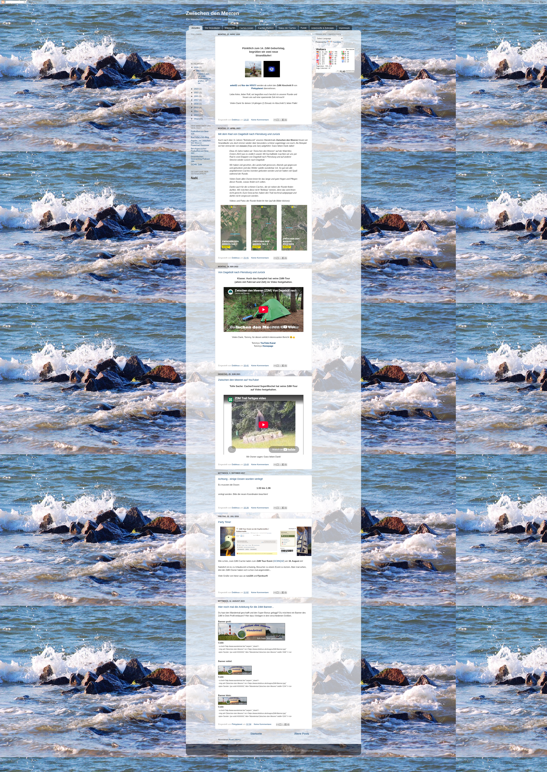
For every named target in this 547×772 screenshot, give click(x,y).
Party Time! (224, 522)
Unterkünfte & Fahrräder (323, 28)
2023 (196, 89)
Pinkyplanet (257, 88)
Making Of (229, 28)
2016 (196, 104)
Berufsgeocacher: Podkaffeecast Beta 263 (199, 151)
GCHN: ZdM (196, 165)
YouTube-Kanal (267, 343)
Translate (336, 42)
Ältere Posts (301, 733)
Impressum (344, 28)
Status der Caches (287, 28)
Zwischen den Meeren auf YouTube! (238, 379)
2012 (196, 119)
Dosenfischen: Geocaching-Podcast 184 (200, 159)
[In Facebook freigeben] (283, 119)
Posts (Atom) (235, 740)
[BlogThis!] (277, 119)
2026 (196, 67)
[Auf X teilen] (280, 119)
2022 (196, 93)
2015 (196, 107)
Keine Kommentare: (260, 120)
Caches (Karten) (266, 28)
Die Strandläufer (212, 28)
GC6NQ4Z (279, 561)
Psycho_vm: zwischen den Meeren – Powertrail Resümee (201, 143)
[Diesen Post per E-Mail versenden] (275, 119)
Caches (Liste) (246, 28)
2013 (196, 115)
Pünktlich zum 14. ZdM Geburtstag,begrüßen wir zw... (203, 78)
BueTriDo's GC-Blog (200, 137)
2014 (196, 111)
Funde (304, 28)
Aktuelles (195, 28)
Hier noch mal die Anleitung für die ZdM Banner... (246, 606)
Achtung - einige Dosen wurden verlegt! (240, 479)
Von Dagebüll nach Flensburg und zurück (241, 272)
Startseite (256, 733)
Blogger (316, 751)
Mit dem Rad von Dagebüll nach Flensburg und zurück (249, 134)
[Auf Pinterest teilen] (285, 119)
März (198, 71)
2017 (196, 100)
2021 (196, 96)
